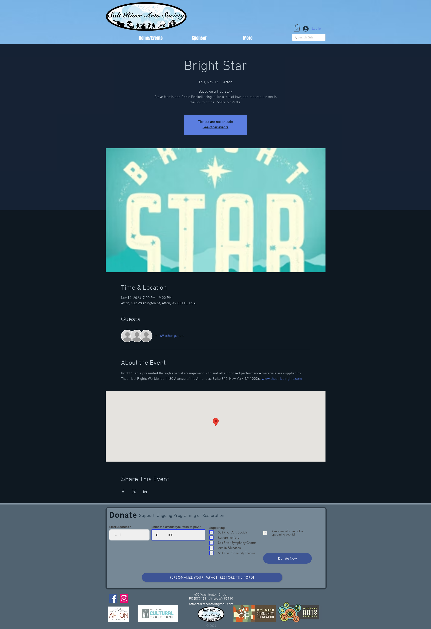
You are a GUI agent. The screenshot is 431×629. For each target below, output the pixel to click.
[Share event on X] (134, 491)
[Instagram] (124, 598)
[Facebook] (113, 598)
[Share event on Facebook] (123, 491)
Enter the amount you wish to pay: (175, 526)
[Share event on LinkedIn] (145, 491)
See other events (216, 127)
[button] (297, 27)
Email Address (119, 526)
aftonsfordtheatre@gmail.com (211, 604)
